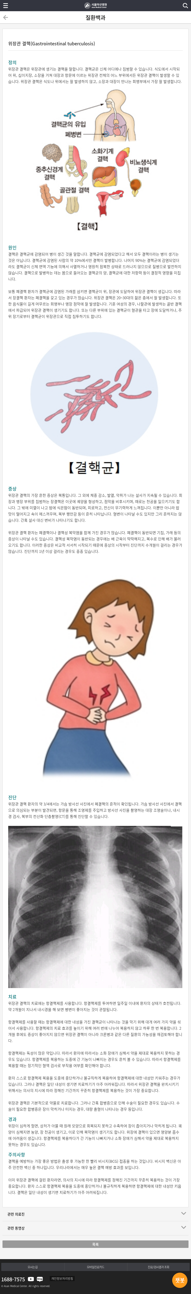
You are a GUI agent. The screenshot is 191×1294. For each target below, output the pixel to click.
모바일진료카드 (95, 1267)
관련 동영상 (16, 1227)
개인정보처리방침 (62, 1278)
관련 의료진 (16, 1214)
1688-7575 (13, 1279)
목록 (95, 1244)
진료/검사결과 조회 (158, 1267)
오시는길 (33, 1267)
